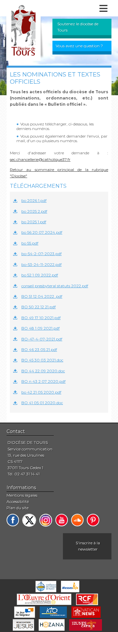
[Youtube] (61, 520)
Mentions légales (22, 495)
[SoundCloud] (77, 520)
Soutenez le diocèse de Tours (77, 27)
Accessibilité (18, 501)
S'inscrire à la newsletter (88, 546)
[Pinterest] (93, 520)
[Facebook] (13, 520)
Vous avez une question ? (79, 45)
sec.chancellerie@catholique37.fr (40, 159)
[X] (29, 520)
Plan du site (18, 507)
